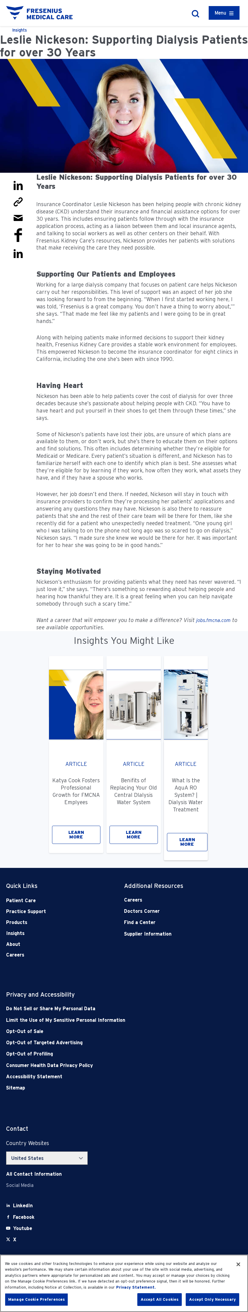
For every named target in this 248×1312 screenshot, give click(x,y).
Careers (15, 955)
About (13, 944)
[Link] (18, 201)
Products (16, 922)
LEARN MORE (76, 835)
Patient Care (21, 900)
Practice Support (26, 911)
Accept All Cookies (159, 1299)
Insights (15, 933)
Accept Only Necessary (212, 1299)
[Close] (238, 1264)
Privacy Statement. (136, 1287)
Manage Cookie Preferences (36, 1299)
